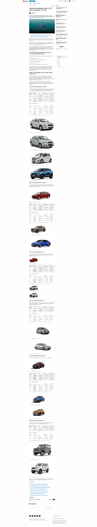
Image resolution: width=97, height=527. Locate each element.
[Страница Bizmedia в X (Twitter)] (40, 516)
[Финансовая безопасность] (66, 1)
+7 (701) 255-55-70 (57, 523)
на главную (53, 5)
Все (66, 5)
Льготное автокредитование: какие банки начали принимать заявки (40, 487)
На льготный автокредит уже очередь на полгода (37, 493)
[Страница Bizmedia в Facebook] (37, 516)
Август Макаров (34, 12)
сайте (45, 93)
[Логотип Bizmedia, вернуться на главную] (25, 1)
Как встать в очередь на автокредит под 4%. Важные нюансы (39, 495)
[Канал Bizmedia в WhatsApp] (32, 516)
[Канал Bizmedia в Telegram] (35, 516)
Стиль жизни (35, 3)
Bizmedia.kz (56, 515)
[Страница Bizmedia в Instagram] (30, 516)
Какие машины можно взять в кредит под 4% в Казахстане (38, 485)
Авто (39, 3)
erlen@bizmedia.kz (61, 523)
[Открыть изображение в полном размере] (42, 26)
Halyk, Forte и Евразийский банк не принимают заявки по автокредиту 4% (40, 35)
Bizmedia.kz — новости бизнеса (40, 17)
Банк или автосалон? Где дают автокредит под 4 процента (38, 490)
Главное (30, 3)
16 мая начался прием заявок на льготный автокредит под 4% (39, 36)
